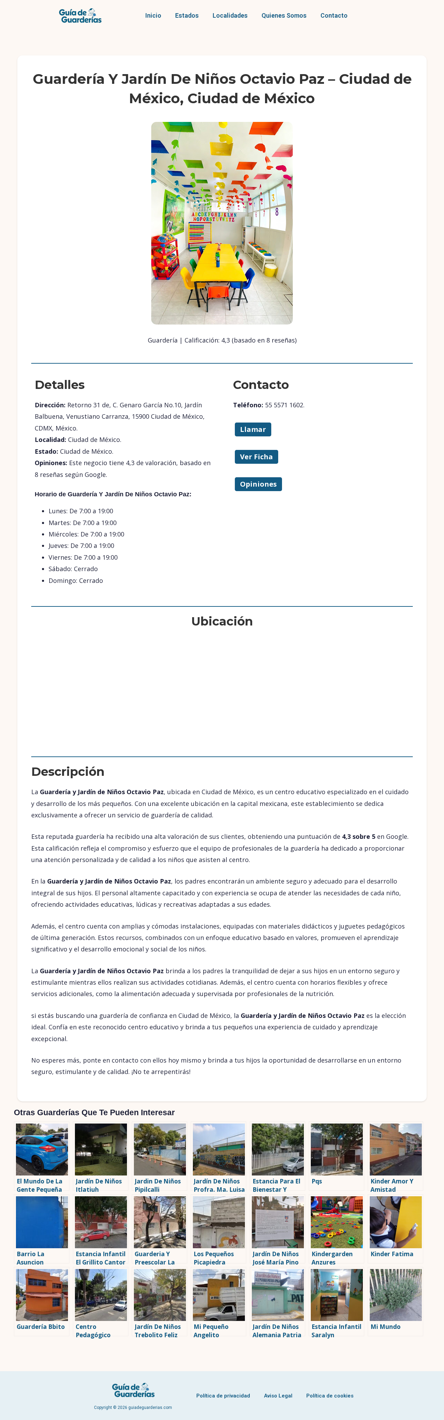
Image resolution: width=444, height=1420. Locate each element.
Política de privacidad (223, 1396)
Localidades (230, 15)
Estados (187, 15)
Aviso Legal (278, 1396)
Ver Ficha (256, 456)
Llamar (253, 429)
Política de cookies (329, 1396)
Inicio (153, 15)
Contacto (334, 15)
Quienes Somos (284, 15)
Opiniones (258, 484)
